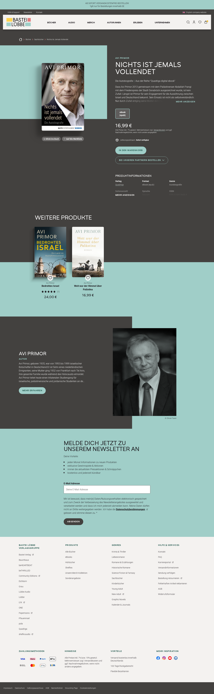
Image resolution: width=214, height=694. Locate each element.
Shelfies (68, 567)
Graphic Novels (119, 599)
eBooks (68, 557)
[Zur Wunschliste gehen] (200, 22)
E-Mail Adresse (72, 483)
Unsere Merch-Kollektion (76, 573)
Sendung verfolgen (166, 573)
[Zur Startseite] (20, 39)
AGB (160, 589)
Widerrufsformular (166, 594)
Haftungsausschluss (35, 688)
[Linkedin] (176, 658)
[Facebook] (158, 658)
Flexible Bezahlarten (120, 671)
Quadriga (119, 185)
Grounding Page (71, 688)
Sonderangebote (72, 578)
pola (21, 623)
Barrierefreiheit (57, 688)
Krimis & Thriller (119, 552)
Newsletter (28, 12)
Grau (21, 586)
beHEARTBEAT (25, 565)
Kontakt (39, 12)
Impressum (8, 688)
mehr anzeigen (185, 102)
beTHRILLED (24, 570)
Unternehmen (162, 23)
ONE (21, 608)
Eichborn (23, 581)
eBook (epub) (122, 113)
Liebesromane (118, 557)
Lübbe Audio (24, 592)
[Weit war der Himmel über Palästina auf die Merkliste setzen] (88, 252)
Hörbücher (70, 562)
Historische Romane (121, 567)
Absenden (73, 522)
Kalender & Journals (121, 605)
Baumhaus (24, 560)
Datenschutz (20, 688)
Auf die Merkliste (74, 139)
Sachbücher (39, 39)
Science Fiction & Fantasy (123, 573)
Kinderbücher (118, 583)
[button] (50, 263)
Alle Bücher (70, 552)
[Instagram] (164, 658)
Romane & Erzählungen (122, 562)
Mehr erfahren (32, 391)
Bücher (28, 39)
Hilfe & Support (14, 12)
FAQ (160, 557)
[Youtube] (170, 658)
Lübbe (21, 597)
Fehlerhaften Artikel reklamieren (172, 583)
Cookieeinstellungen (88, 688)
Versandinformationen (168, 567)
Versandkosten (159, 130)
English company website (196, 12)
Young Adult (117, 589)
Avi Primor (122, 58)
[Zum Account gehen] (194, 22)
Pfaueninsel (24, 618)
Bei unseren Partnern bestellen (140, 160)
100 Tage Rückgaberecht (122, 666)
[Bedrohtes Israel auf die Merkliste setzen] (50, 252)
